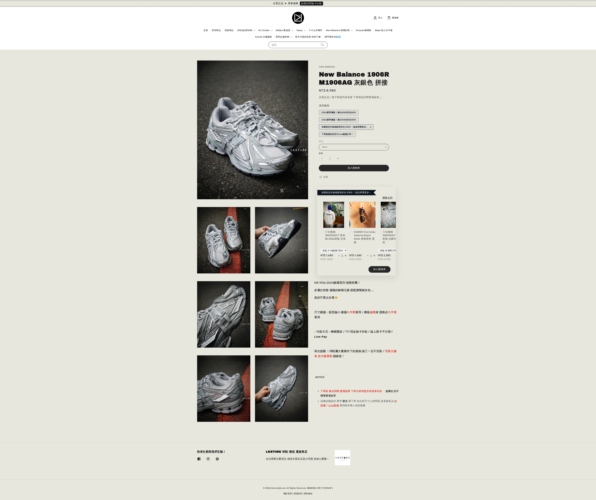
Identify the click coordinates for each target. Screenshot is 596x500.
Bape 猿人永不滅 (384, 30)
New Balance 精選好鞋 (338, 30)
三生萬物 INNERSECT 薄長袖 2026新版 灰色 (335, 235)
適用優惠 (324, 105)
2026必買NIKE (244, 30)
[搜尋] (322, 45)
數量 (321, 153)
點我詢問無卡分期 (311, 3)
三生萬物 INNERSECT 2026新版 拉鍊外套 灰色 (393, 237)
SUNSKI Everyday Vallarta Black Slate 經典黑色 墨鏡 (365, 237)
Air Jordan (264, 30)
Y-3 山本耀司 (315, 30)
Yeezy (299, 30)
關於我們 (288, 493)
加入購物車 (354, 168)
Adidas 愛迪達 (283, 30)
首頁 (205, 30)
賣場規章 (298, 493)
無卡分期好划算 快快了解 (308, 37)
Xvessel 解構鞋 (363, 30)
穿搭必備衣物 (282, 37)
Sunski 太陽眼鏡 (263, 37)
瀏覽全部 (387, 197)
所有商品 (216, 30)
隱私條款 (308, 493)
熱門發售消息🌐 (333, 37)
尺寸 (321, 141)
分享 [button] (325, 177)
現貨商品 (229, 30)
